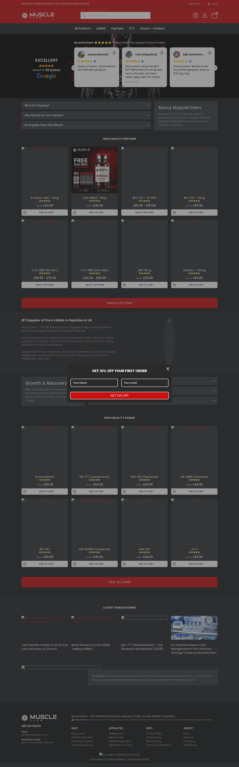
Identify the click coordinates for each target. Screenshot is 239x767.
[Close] (168, 369)
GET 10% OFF (119, 395)
